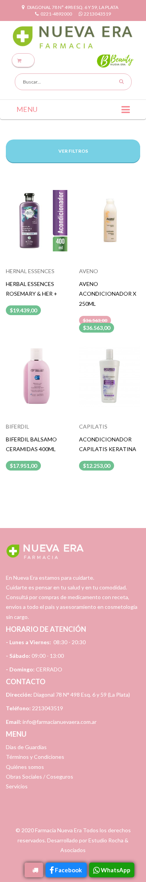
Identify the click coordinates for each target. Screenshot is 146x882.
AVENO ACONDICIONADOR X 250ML (107, 294)
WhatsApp (115, 869)
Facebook (69, 869)
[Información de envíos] (34, 870)
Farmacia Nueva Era (58, 830)
